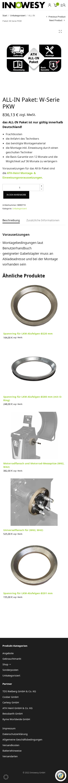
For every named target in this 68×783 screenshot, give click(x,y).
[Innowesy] (23, 5)
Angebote (8, 653)
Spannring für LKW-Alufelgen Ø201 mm (28, 593)
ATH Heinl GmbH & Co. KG (17, 708)
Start (4, 15)
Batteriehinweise (11, 750)
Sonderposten (10, 669)
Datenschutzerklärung (15, 734)
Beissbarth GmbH (12, 713)
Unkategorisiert (18, 15)
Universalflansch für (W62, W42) (23, 530)
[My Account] (49, 5)
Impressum (9, 728)
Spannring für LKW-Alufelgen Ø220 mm (28, 333)
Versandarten (10, 756)
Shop (5, 664)
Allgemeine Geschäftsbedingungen (22, 739)
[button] (60, 31)
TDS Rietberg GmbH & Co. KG (19, 691)
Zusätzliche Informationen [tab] (42, 220)
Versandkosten (10, 745)
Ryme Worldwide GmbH (16, 719)
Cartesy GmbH (10, 702)
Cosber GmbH (10, 697)
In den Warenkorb (16, 194)
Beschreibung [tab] (11, 220)
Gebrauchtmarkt (11, 658)
